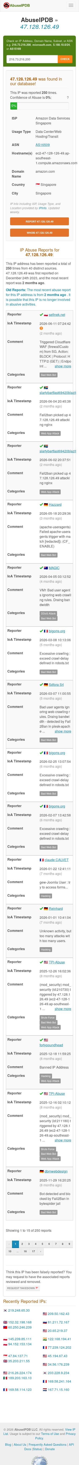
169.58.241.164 (59, 1381)
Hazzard (55, 504)
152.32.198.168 (20, 1322)
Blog (8, 1444)
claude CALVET (57, 859)
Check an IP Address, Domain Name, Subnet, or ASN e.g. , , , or (39, 45)
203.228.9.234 (58, 1372)
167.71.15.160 (58, 1389)
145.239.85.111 (20, 1338)
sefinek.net (57, 314)
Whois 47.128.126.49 (39, 233)
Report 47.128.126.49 (40, 221)
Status (37, 1449)
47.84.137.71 (18, 1355)
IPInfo (43, 208)
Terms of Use (50, 1433)
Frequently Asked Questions (47, 1444)
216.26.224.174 (20, 1372)
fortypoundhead (51, 1044)
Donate (50, 1449)
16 (25, 1251)
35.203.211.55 (19, 1360)
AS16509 (43, 144)
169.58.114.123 (20, 1389)
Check (65, 59)
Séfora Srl (56, 684)
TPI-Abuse (57, 962)
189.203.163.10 (20, 1377)
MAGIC (54, 567)
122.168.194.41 (59, 1338)
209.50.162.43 (58, 1313)
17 (33, 1251)
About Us (20, 1444)
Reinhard (56, 908)
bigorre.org (57, 630)
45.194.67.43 (57, 1355)
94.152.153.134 (20, 1343)
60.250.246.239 (20, 1327)
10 (9, 1251)
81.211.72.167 (58, 1322)
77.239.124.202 (59, 1347)
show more (63, 366)
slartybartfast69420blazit (58, 392)
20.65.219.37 (57, 1330)
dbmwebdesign (56, 1171)
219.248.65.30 (19, 1310)
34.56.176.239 (58, 1364)
